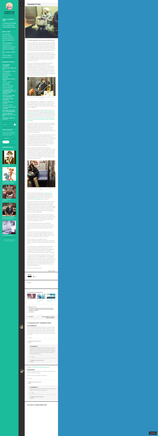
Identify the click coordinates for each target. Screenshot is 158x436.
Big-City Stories (6, 36)
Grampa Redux (6, 73)
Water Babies (6, 84)
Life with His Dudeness (8, 49)
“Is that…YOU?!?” (6, 82)
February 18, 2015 (32, 306)
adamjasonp (31, 369)
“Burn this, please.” (7, 105)
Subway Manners (49, 309)
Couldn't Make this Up (8, 40)
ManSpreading (37, 309)
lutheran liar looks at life (9, 12)
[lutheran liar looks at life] (9, 6)
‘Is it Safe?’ (31, 56)
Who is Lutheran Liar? (8, 25)
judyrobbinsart (32, 325)
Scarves (43, 309)
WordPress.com (12, 240)
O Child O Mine (6, 55)
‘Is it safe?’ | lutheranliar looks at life (40, 367)
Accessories (31, 308)
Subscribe (6, 141)
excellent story (48, 193)
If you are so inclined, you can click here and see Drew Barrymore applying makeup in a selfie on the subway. (41, 119)
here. (53, 50)
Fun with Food (6, 45)
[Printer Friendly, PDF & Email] (52, 271)
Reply (30, 342)
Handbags (37, 308)
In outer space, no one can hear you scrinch (48, 317)
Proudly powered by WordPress (9, 239)
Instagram (48, 308)
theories (31, 310)
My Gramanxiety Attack (8, 71)
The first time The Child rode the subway (41, 300)
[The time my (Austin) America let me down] (51, 296)
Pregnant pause (6, 75)
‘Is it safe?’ (29, 299)
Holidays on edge (7, 87)
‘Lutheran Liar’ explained (9, 23)
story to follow (36, 199)
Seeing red (5, 77)
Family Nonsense (6, 43)
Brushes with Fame (7, 38)
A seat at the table (7, 86)
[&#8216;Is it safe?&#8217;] (31, 296)
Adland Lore (5, 34)
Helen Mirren (43, 308)
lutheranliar (34, 346)
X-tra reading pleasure (8, 27)
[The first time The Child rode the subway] (41, 296)
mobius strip (33, 263)
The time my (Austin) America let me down (51, 300)
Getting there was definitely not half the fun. (8, 115)
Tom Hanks (35, 310)
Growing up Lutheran (8, 47)
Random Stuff (6, 57)
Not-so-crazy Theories (8, 52)
